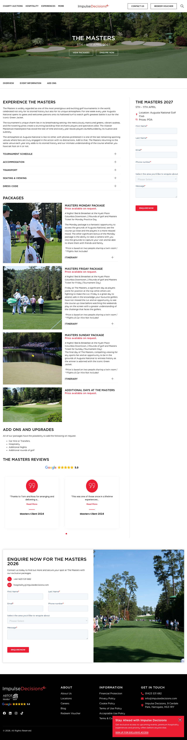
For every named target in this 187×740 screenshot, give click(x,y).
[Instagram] (16, 713)
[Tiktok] (21, 713)
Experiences (48, 6)
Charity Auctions (13, 6)
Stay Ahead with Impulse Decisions (141, 720)
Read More (31, 504)
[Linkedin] (10, 713)
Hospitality (32, 6)
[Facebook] (4, 713)
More (61, 6)
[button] (181, 5)
